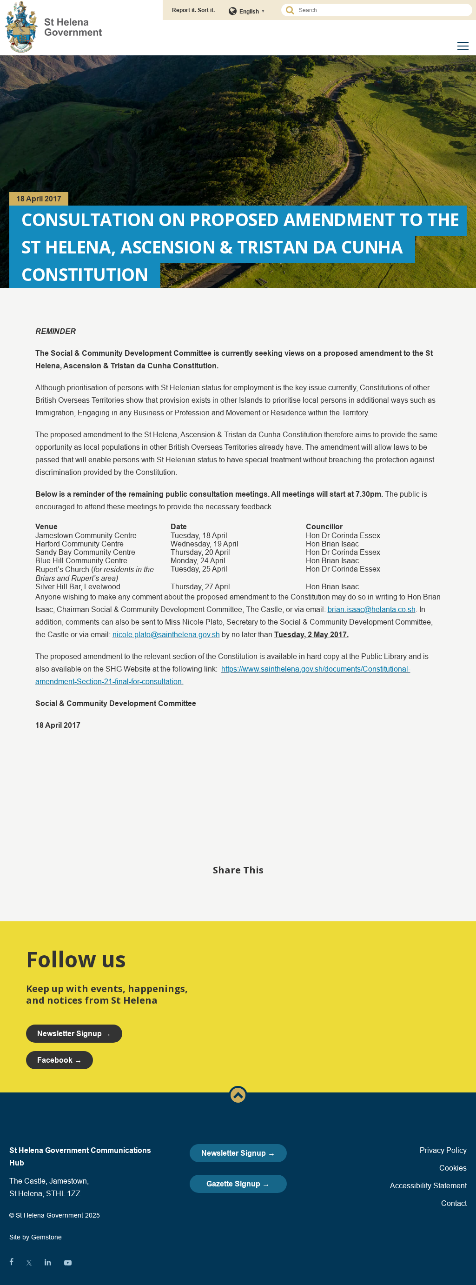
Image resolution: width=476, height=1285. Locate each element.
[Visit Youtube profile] (68, 1263)
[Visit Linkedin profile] (48, 1263)
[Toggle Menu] (463, 46)
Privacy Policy (443, 1150)
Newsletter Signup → (238, 1153)
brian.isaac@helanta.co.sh (372, 609)
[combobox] (381, 10)
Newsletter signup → (74, 1033)
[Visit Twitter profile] (29, 1263)
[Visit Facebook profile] (11, 1263)
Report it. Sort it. (193, 10)
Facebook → (59, 1060)
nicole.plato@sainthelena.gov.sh (166, 634)
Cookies (453, 1168)
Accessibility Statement (428, 1185)
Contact (454, 1203)
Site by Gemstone (35, 1237)
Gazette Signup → (238, 1183)
